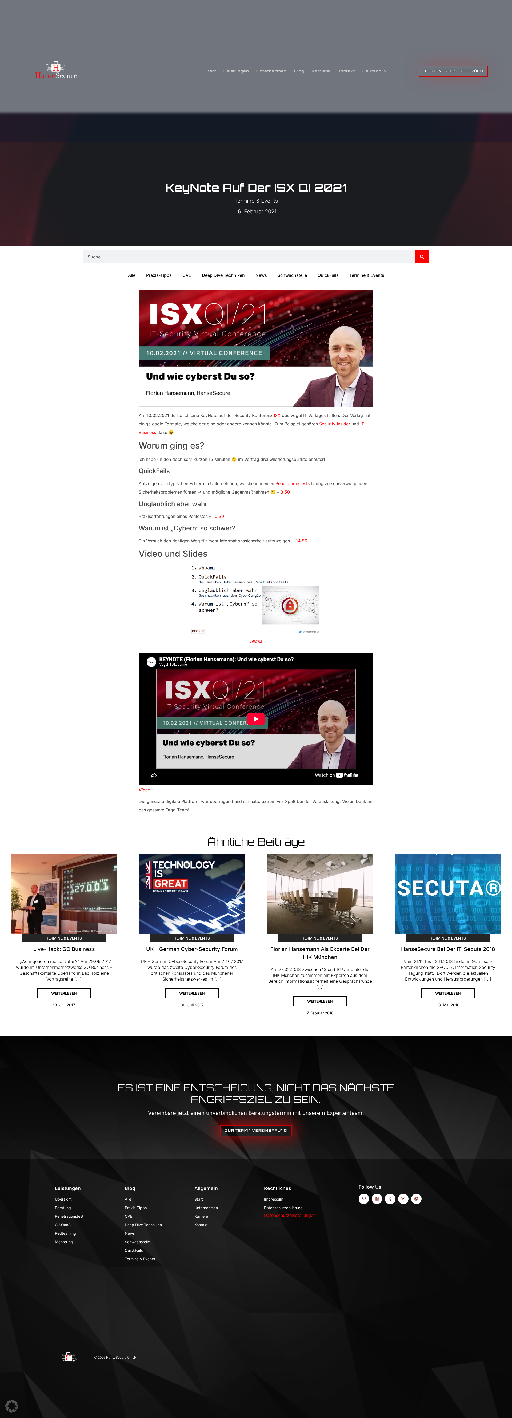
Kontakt (346, 71)
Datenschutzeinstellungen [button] (290, 1215)
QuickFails (328, 275)
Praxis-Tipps (159, 275)
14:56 (301, 540)
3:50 (285, 492)
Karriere (321, 71)
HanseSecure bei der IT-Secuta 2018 (448, 949)
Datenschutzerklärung (283, 1207)
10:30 (218, 516)
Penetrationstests (292, 483)
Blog (299, 71)
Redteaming (65, 1233)
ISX (277, 415)
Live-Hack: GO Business (64, 949)
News (261, 275)
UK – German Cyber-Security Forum (192, 949)
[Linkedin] (377, 1199)
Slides (256, 641)
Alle (131, 275)
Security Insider (334, 423)
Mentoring (64, 1242)
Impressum (273, 1199)
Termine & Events (256, 201)
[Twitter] (364, 1199)
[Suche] (422, 256)
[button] (11, 1406)
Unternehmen (271, 71)
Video (144, 790)
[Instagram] (416, 1199)
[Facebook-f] (390, 1199)
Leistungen (236, 71)
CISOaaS (63, 1224)
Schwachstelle (292, 275)
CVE (186, 275)
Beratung (63, 1207)
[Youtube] (403, 1199)
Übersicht (63, 1199)
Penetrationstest (69, 1216)
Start (210, 71)
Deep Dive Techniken (223, 275)
